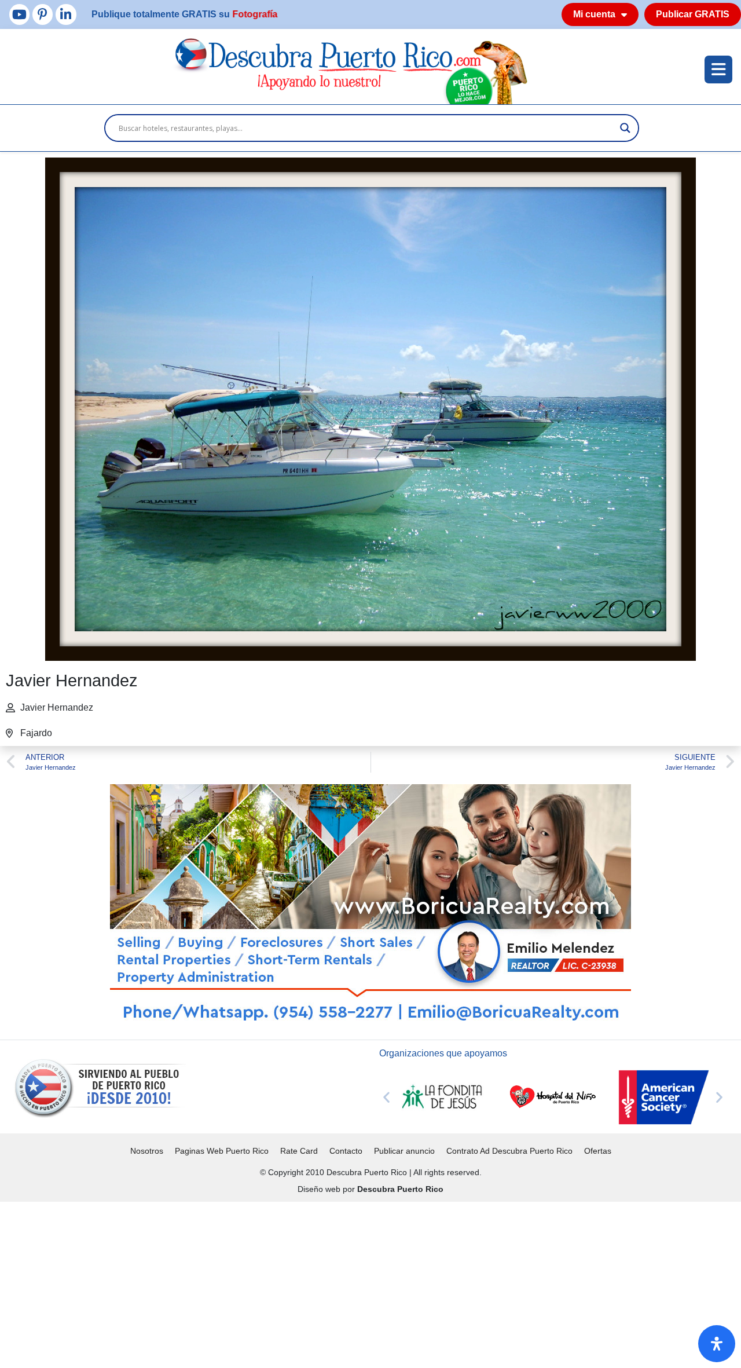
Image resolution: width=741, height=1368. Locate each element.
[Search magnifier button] (625, 128)
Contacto (345, 1150)
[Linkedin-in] (66, 14)
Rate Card (299, 1150)
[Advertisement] (347, 1283)
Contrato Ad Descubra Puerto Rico (509, 1150)
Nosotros (146, 1150)
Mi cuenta (594, 14)
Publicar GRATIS (692, 14)
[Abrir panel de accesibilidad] (716, 1343)
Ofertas (597, 1150)
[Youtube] (19, 14)
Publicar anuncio (404, 1150)
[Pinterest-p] (42, 14)
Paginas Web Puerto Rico (222, 1150)
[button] (386, 1097)
